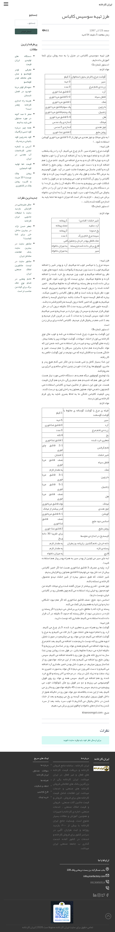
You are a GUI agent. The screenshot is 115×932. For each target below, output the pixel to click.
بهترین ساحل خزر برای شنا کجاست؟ (23, 234)
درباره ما (45, 765)
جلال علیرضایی (24, 204)
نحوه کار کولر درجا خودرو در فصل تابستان (23, 91)
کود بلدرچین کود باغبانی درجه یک (23, 139)
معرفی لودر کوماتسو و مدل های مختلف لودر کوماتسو (23, 75)
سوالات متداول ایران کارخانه (41, 772)
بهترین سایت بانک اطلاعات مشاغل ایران (23, 251)
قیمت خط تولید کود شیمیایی (23, 166)
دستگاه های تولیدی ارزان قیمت (23, 60)
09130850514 (97, 882)
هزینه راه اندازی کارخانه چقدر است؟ (23, 104)
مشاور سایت (25, 243)
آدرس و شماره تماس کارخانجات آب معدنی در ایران (23, 152)
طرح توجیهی (43, 791)
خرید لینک (44, 797)
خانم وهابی (25, 278)
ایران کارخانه (105, 4)
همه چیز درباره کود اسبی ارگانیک (23, 129)
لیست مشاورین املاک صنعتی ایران (23, 269)
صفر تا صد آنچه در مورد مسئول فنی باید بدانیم (23, 118)
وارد (77, 740)
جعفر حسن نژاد (23, 226)
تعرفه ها (45, 780)
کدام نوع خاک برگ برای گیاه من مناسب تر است (23, 287)
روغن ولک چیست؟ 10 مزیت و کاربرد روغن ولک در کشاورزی (23, 179)
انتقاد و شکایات (41, 786)
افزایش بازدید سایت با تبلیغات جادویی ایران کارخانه (23, 214)
